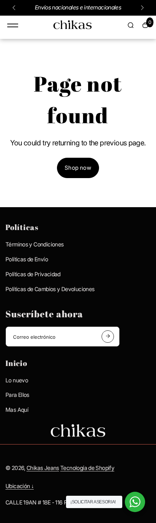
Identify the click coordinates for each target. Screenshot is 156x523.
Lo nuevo (16, 380)
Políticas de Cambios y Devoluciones (49, 289)
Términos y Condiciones (34, 244)
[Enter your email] (108, 336)
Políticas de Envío (26, 259)
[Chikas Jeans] (72, 26)
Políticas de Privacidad (33, 274)
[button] (14, 7)
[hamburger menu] (12, 25)
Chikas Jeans (42, 467)
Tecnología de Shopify (87, 467)
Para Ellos (17, 394)
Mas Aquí (16, 409)
